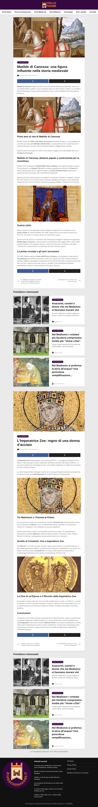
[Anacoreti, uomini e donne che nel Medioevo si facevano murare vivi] (31, 310)
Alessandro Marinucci (59, 383)
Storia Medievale (40, 12)
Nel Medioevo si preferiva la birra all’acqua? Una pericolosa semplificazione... (66, 370)
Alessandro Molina (23, 75)
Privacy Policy (71, 765)
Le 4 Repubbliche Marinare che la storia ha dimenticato (49, 751)
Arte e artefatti (81, 12)
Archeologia (68, 12)
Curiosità (92, 12)
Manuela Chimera (58, 321)
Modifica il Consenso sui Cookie (77, 773)
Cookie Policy (71, 769)
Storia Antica (6, 12)
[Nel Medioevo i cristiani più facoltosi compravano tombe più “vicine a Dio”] (31, 341)
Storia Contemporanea (23, 12)
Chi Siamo (70, 761)
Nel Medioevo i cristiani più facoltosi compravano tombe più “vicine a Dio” (67, 337)
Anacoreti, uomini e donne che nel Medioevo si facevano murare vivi (66, 306)
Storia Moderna (55, 12)
